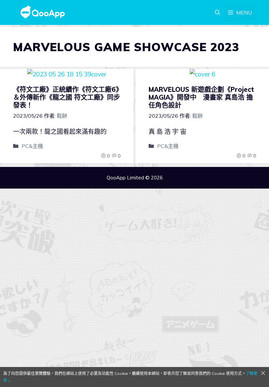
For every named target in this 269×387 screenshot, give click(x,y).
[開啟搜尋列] (217, 12)
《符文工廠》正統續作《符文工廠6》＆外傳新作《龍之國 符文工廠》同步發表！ (66, 97)
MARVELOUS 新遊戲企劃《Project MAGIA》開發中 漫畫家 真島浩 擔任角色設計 (201, 97)
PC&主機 (32, 146)
